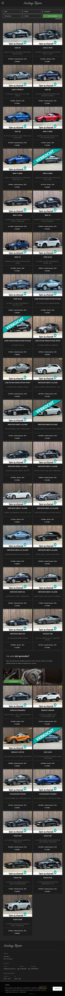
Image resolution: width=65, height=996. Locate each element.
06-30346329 (23, 969)
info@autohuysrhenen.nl (10, 969)
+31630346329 (34, 969)
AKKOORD (57, 988)
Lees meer (23, 992)
